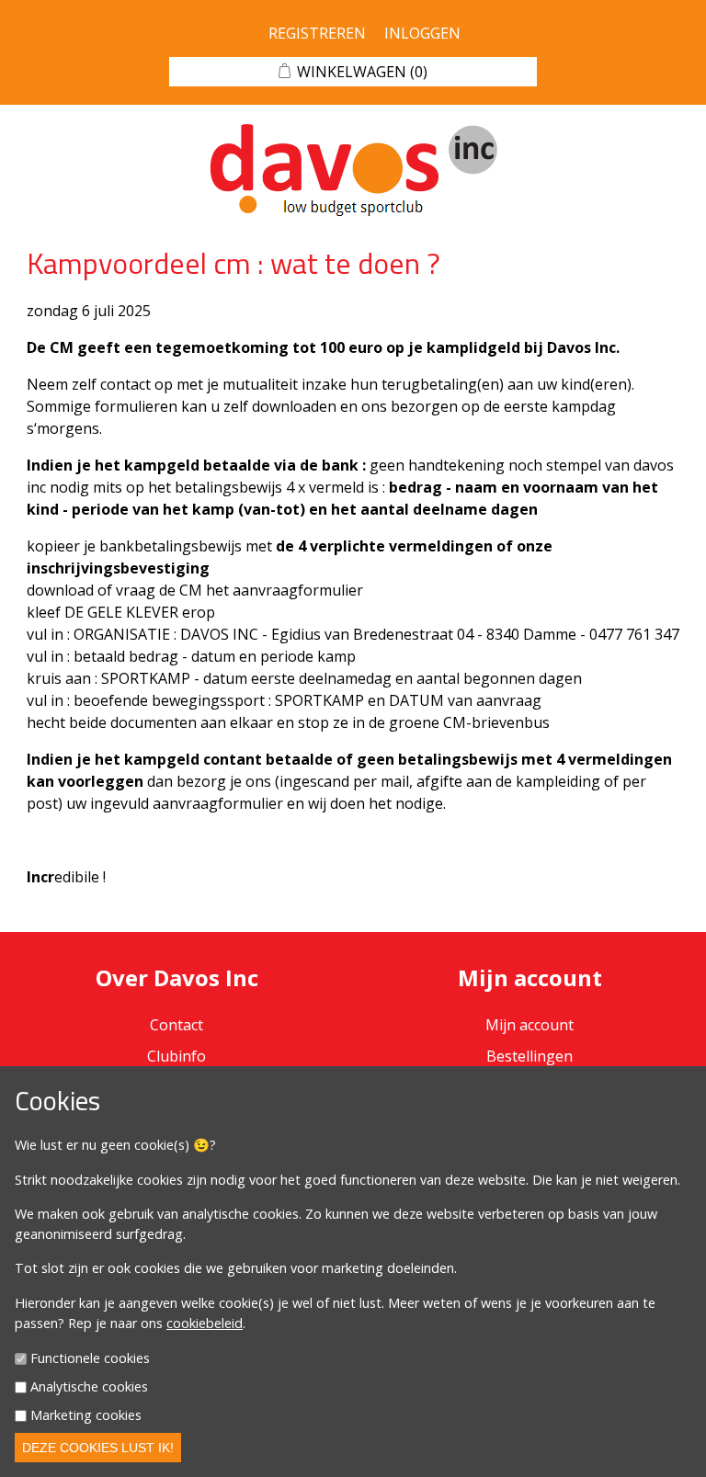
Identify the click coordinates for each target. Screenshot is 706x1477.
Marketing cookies (86, 1415)
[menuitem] (176, 1056)
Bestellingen (529, 1056)
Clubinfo (176, 1056)
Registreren (317, 33)
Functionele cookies (90, 1359)
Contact (176, 1025)
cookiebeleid (204, 1323)
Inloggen (422, 33)
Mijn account (529, 1025)
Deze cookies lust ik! (98, 1447)
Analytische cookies (89, 1386)
